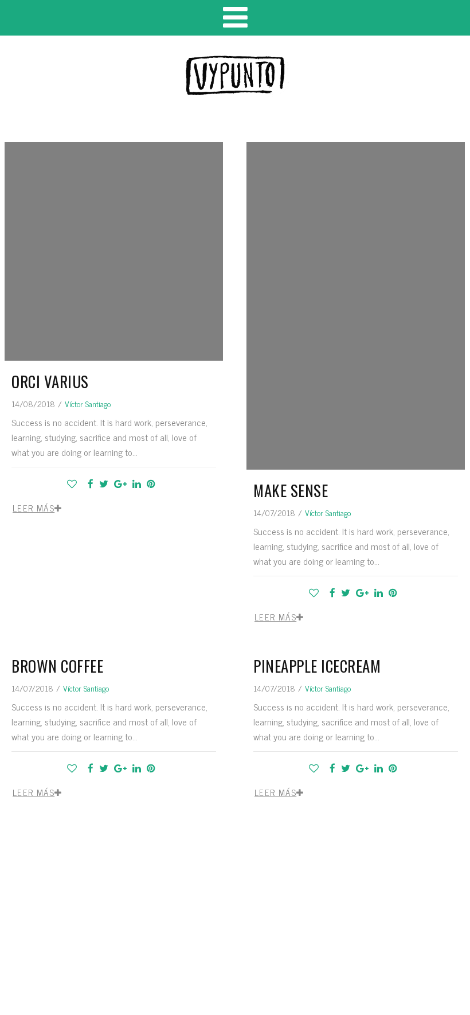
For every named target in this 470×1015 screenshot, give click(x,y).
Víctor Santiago (88, 403)
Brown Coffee (57, 665)
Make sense (290, 490)
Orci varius (50, 381)
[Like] (74, 483)
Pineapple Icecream (317, 665)
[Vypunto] (235, 76)
